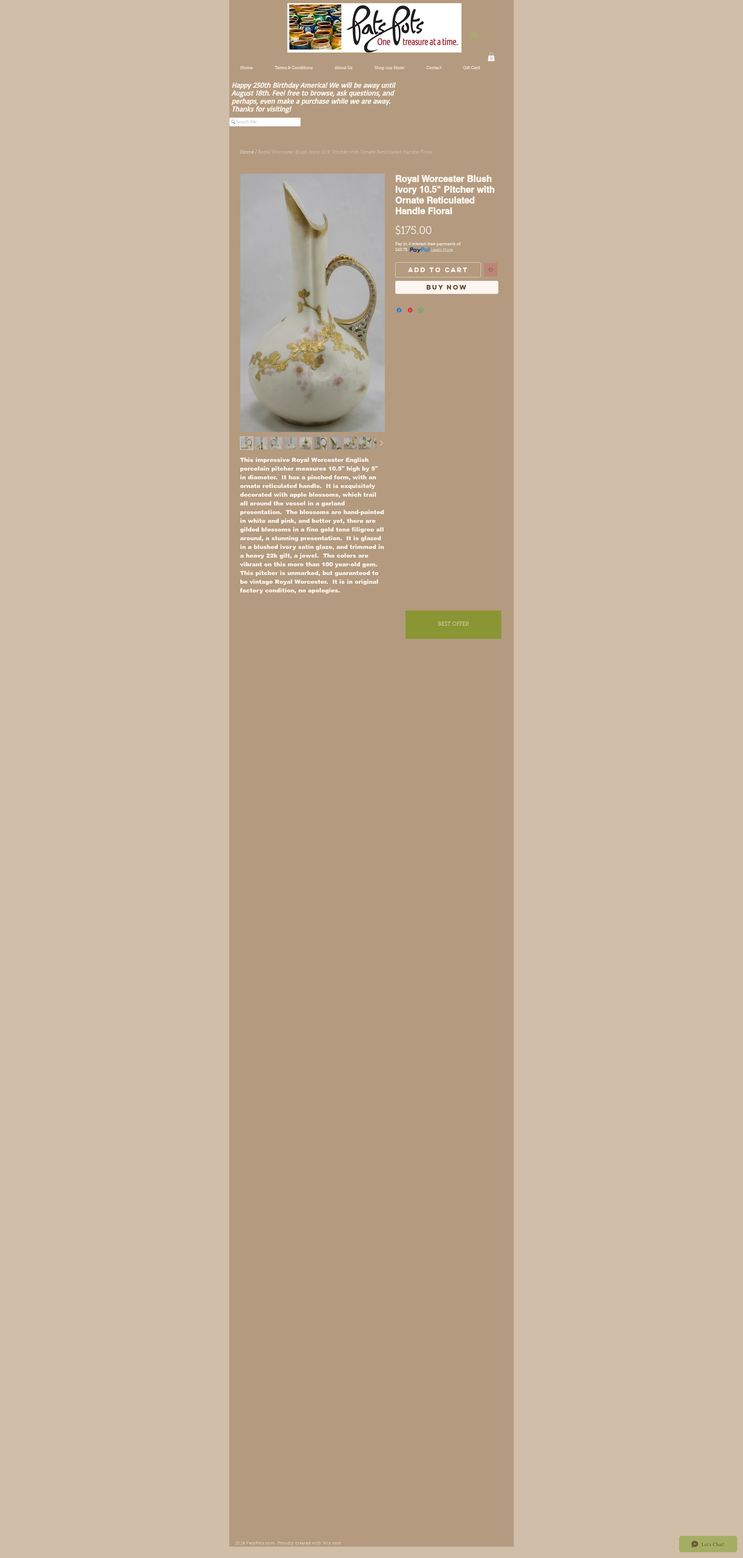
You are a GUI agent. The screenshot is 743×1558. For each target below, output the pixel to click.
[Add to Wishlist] (490, 269)
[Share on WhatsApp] (421, 310)
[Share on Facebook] (399, 310)
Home (247, 152)
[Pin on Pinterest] (410, 310)
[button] (491, 57)
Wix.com (332, 1543)
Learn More (442, 250)
